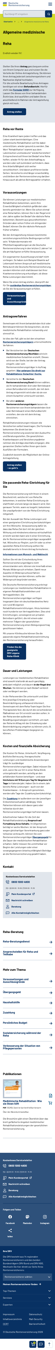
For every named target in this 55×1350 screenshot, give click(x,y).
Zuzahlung (12, 798)
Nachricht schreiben (22, 900)
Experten (8, 1304)
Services (7, 1298)
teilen (10, 1236)
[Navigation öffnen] (50, 4)
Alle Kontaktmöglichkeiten (25, 912)
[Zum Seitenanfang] (49, 1344)
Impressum (9, 1314)
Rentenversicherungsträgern (18, 341)
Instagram (44, 1223)
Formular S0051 (21, 89)
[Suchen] (48, 13)
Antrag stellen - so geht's (14, 466)
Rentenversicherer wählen (18, 1276)
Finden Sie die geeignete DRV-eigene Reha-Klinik (14, 651)
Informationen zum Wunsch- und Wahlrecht (25, 554)
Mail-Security (35, 1319)
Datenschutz (35, 1314)
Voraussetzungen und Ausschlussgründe (16, 298)
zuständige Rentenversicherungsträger (30, 285)
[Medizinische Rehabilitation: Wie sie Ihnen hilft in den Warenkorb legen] (48, 1103)
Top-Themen (9, 1291)
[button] (41, 1344)
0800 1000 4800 (20, 882)
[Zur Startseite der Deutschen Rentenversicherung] (16, 4)
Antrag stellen (14, 111)
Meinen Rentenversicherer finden (20, 1284)
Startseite (8, 22)
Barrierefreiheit (37, 1323)
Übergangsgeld (40, 837)
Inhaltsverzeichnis (12, 1319)
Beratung (16, 906)
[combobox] (24, 14)
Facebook (10, 1223)
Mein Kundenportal (21, 894)
